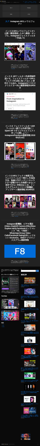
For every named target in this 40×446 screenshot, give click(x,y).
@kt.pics (21, 61)
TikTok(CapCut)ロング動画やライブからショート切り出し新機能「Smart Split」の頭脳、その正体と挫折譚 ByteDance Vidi (30, 297)
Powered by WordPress (12, 444)
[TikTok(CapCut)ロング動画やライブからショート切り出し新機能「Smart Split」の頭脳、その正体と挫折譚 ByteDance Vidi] (29, 291)
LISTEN (9, 292)
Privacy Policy (32, 2)
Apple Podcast (8, 291)
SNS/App (26, 1)
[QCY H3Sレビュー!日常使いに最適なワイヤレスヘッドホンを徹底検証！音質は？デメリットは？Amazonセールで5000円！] (29, 304)
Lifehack (26, 2)
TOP (23, 1)
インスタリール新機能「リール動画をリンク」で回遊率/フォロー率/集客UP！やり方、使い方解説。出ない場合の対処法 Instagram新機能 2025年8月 (29, 416)
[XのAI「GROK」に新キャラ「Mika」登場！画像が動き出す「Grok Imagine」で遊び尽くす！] (29, 316)
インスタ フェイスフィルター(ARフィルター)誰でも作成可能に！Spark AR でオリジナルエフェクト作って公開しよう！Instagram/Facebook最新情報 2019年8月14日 (20, 132)
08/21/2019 (20, 40)
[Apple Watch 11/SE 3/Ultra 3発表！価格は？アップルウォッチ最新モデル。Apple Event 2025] (30, 399)
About (35, 2)
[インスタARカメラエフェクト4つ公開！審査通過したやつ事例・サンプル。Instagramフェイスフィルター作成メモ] (20, 52)
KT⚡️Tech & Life (3, 1)
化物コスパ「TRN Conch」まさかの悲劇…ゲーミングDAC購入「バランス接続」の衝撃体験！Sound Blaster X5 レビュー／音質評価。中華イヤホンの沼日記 (29, 369)
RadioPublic (12, 292)
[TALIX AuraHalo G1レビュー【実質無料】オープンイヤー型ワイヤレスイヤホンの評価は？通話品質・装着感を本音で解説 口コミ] (29, 327)
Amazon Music (3, 291)
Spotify (12, 291)
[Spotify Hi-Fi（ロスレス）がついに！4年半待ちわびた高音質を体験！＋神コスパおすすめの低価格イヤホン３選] (29, 375)
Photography (34, 1)
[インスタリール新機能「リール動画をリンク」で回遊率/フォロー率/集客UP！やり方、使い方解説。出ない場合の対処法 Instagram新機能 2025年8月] (30, 410)
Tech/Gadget (30, 1)
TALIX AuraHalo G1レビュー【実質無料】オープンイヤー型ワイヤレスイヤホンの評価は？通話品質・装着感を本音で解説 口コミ (30, 333)
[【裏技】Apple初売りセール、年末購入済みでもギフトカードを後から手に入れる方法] (29, 280)
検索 (21, 269)
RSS (15, 292)
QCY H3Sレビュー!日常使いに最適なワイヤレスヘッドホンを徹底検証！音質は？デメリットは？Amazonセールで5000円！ (30, 309)
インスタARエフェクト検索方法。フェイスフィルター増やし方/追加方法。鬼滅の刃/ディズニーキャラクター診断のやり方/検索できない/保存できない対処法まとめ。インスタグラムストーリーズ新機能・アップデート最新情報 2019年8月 (20, 183)
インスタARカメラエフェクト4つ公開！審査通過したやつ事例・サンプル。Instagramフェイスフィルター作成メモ (20, 34)
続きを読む (13, 68)
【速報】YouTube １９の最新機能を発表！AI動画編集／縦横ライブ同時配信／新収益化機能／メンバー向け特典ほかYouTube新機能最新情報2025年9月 (29, 356)
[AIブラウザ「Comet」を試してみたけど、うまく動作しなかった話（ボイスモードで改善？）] (29, 340)
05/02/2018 (20, 242)
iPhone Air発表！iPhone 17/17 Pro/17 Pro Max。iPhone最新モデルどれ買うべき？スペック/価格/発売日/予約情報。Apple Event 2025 (30, 392)
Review (28, 2)
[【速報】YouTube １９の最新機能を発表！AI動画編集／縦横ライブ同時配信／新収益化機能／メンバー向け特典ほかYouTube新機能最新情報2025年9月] (29, 351)
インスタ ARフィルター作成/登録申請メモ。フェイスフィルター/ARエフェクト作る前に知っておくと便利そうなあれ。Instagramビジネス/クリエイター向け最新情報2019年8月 (20, 82)
